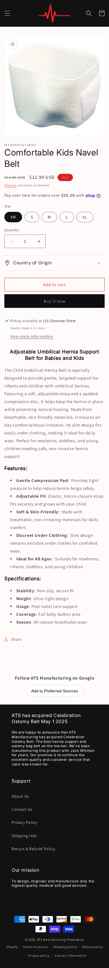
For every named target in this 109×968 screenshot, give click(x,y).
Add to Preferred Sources (54, 691)
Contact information (70, 955)
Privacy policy (38, 955)
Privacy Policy (24, 822)
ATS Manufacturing (51, 940)
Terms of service (35, 947)
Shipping (10, 185)
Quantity (11, 229)
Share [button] (16, 639)
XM (13, 217)
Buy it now (55, 301)
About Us (20, 796)
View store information (31, 336)
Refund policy (92, 947)
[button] (7, 13)
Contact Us (22, 809)
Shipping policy (65, 947)
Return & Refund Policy (33, 848)
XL (85, 217)
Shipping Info (24, 835)
